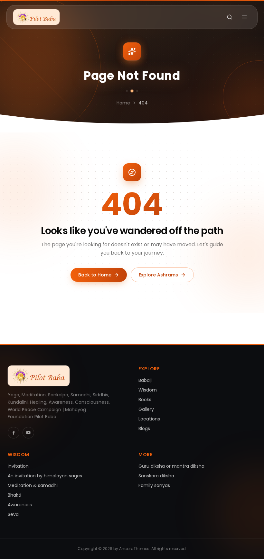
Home (123, 103)
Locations (149, 419)
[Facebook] (13, 432)
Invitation (18, 466)
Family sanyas (154, 485)
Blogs (144, 428)
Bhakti (14, 495)
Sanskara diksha (156, 476)
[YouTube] (28, 432)
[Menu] (244, 17)
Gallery (146, 409)
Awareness (20, 504)
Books (144, 399)
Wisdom (147, 390)
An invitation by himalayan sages (45, 476)
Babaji (145, 380)
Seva (13, 514)
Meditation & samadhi (33, 485)
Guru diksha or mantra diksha (171, 466)
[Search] (229, 17)
